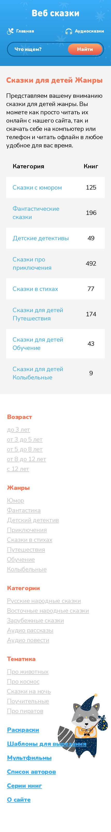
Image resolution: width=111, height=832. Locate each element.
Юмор (15, 500)
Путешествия (26, 549)
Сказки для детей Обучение (38, 343)
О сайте (18, 800)
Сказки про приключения (32, 263)
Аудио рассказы (30, 630)
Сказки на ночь (29, 691)
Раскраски (23, 730)
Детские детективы (41, 238)
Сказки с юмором (37, 187)
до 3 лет (18, 429)
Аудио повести (28, 640)
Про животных (28, 672)
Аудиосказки (89, 31)
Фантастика (24, 510)
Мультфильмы (29, 758)
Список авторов (31, 772)
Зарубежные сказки (35, 620)
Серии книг (24, 786)
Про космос (23, 681)
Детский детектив (33, 520)
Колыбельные (26, 569)
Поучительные (28, 701)
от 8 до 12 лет (26, 459)
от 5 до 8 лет (25, 449)
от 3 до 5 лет (25, 439)
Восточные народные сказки (48, 610)
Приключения (27, 530)
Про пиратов (25, 711)
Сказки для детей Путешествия (38, 314)
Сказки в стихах (35, 289)
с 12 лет (18, 469)
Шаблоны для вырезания (46, 744)
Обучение (21, 559)
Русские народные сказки (44, 601)
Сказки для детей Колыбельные (38, 373)
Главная (25, 31)
